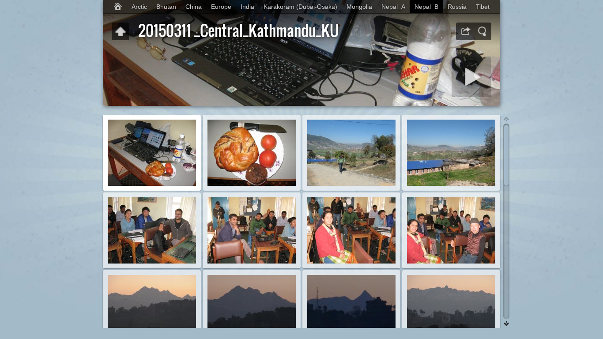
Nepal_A (393, 6)
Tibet (483, 6)
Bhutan (166, 6)
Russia (457, 6)
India (247, 6)
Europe (221, 6)
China (193, 6)
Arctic (139, 6)
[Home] (118, 6)
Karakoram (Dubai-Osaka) (300, 6)
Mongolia (359, 6)
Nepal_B (426, 6)
